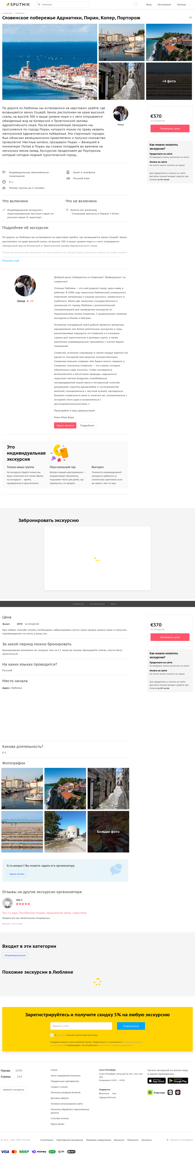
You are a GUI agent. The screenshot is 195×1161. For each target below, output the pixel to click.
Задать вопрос (65, 425)
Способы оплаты (60, 1118)
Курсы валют (57, 1124)
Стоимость (78, 604)
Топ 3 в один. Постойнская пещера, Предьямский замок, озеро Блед (44, 912)
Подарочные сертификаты (65, 1081)
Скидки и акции (59, 1087)
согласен (61, 1035)
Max (114, 1093)
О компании (46, 1140)
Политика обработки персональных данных (70, 1111)
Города (11, 1070)
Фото (113, 604)
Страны (11, 1076)
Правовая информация (98, 1140)
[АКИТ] (170, 1092)
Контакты (147, 1140)
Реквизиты (133, 1140)
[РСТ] (177, 1092)
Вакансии (119, 1140)
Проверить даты (170, 128)
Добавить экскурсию (13, 1089)
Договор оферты (60, 1098)
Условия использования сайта (67, 1103)
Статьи (54, 1070)
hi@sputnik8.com (107, 1097)
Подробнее (87, 425)
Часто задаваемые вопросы (65, 1075)
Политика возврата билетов (65, 1092)
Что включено (97, 604)
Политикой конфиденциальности (116, 1045)
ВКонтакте (104, 1093)
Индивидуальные (15, 955)
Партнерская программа (70, 1140)
